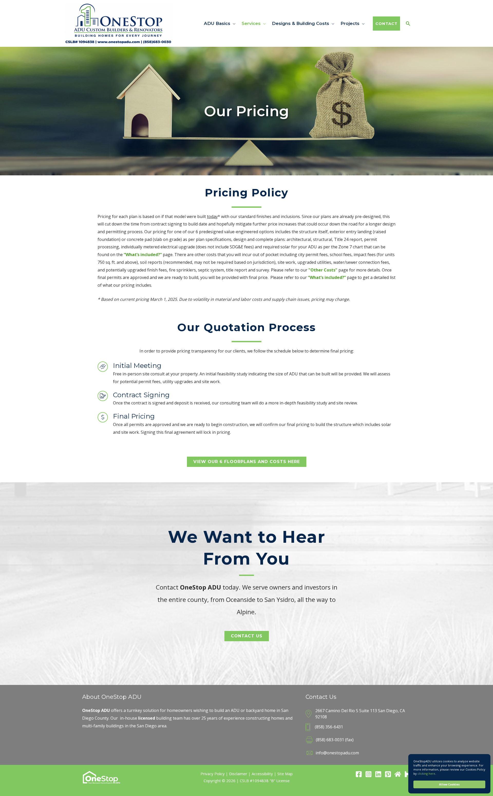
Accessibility (262, 773)
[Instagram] (368, 774)
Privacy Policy (213, 773)
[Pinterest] (388, 774)
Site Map (285, 773)
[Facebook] (358, 774)
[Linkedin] (378, 774)
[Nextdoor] (397, 774)
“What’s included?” (143, 254)
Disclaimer (238, 773)
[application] (232, 23)
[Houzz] (407, 774)
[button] (246, 462)
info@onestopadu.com (337, 753)
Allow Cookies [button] (449, 784)
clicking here (426, 773)
